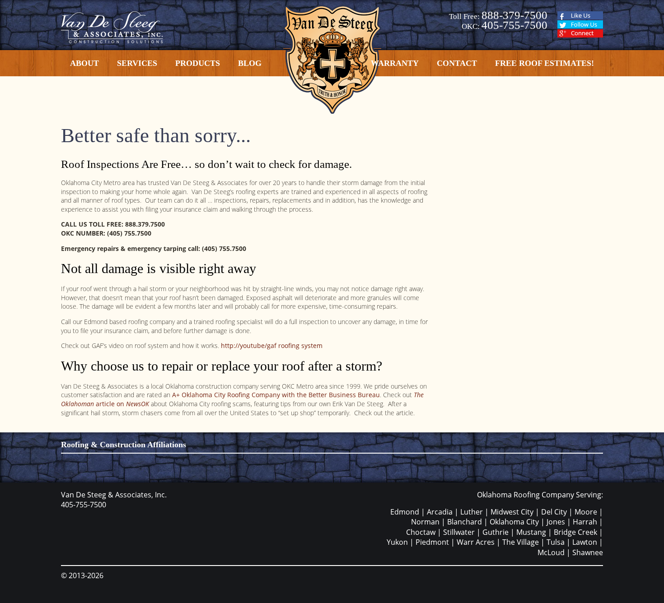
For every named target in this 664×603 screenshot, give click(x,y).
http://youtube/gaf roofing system (272, 345)
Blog (250, 63)
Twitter (580, 24)
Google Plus (580, 33)
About (84, 63)
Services (137, 63)
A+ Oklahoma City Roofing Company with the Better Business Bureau (275, 394)
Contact (457, 63)
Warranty (395, 63)
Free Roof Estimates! (544, 63)
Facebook (580, 15)
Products (197, 63)
